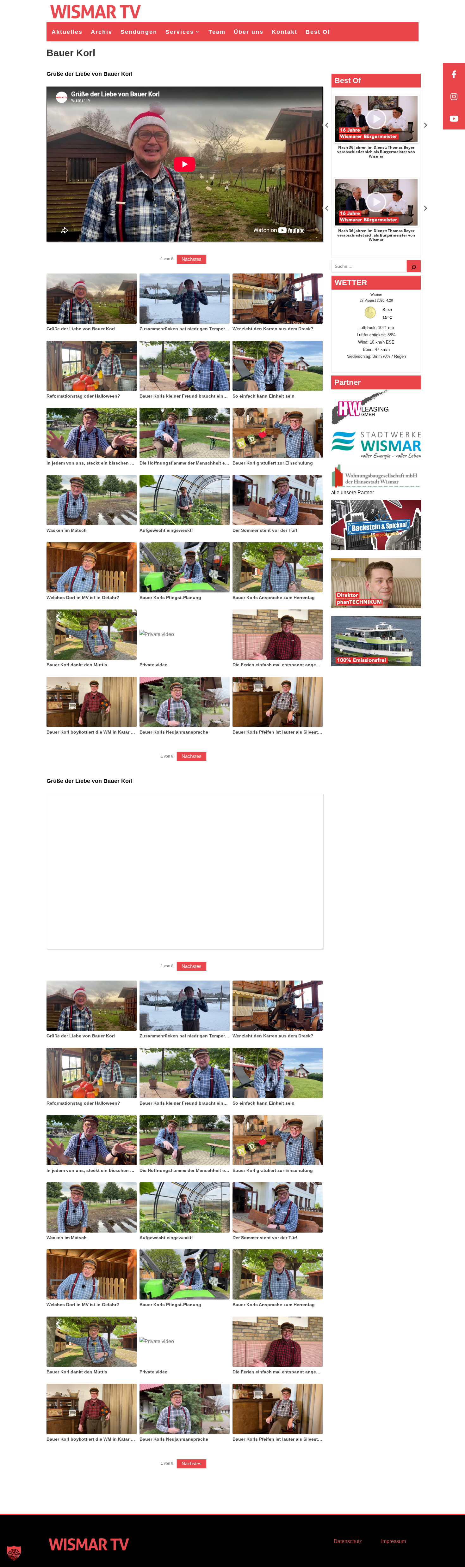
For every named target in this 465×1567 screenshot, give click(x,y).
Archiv (101, 32)
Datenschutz (348, 1541)
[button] (14, 1553)
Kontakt (284, 32)
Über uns (249, 32)
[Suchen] (413, 266)
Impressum (393, 1541)
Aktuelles (67, 32)
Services (179, 32)
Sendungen (139, 32)
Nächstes (192, 259)
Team (217, 32)
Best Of (318, 32)
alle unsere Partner (352, 492)
